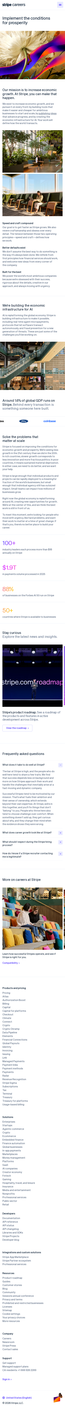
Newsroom (8, 1342)
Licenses (7, 1306)
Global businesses (12, 1146)
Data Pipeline (9, 1032)
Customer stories (12, 1285)
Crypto (6, 1025)
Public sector (9, 1200)
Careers (6, 1338)
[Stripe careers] (18, 5)
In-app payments (11, 1150)
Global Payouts (10, 1043)
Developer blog (10, 1239)
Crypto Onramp (11, 1028)
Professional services (14, 1197)
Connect (7, 1021)
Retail (5, 1204)
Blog (5, 1288)
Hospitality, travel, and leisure (18, 1182)
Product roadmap (12, 1277)
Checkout (7, 1014)
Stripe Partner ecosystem (16, 1260)
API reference (10, 1221)
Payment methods (12, 1068)
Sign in (6, 1379)
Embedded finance (12, 1139)
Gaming (6, 1179)
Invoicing (7, 1050)
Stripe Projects (10, 1236)
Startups (7, 1125)
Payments (8, 1072)
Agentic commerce (13, 1128)
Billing (5, 1003)
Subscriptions (10, 1086)
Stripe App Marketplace (15, 1257)
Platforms (8, 1161)
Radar (5, 1075)
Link (4, 1057)
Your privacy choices (13, 1317)
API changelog (10, 1228)
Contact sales (10, 1349)
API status (8, 1225)
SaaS (5, 1164)
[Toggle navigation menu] (60, 5)
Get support (9, 1362)
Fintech (6, 1175)
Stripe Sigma (9, 1082)
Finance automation (13, 1143)
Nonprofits (8, 1193)
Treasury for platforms (15, 1100)
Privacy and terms (12, 1299)
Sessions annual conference (18, 1295)
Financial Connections (14, 1039)
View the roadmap (16, 727)
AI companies (10, 1168)
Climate (6, 1018)
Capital (6, 1007)
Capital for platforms (14, 1010)
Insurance (7, 1186)
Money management (13, 1157)
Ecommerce (9, 1136)
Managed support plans (15, 1366)
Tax (4, 1090)
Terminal (7, 1093)
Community (8, 1292)
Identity (6, 1046)
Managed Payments (13, 1061)
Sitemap (7, 1310)
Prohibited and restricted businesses (22, 1303)
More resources (11, 1321)
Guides (6, 1281)
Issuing (6, 1054)
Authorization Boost (14, 1000)
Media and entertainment (16, 1190)
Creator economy (12, 1172)
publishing (44, 113)
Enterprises (8, 1121)
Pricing (6, 992)
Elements (7, 1036)
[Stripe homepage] (6, 5)
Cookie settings (11, 1313)
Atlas (5, 996)
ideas (53, 113)
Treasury (7, 1097)
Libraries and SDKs (12, 1232)
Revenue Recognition (14, 1079)
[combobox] (17, 1397)
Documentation (11, 1218)
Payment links (10, 1064)
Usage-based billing (13, 1104)
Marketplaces (10, 1154)
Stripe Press (9, 1345)
